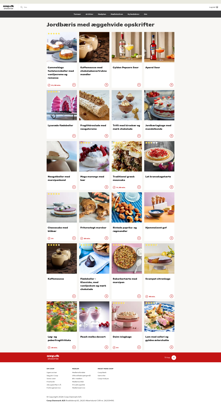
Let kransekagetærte (158, 176)
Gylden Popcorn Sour (126, 67)
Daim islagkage (122, 336)
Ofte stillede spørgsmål (81, 376)
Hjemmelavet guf (156, 227)
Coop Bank (102, 372)
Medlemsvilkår (78, 382)
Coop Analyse (103, 379)
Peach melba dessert (93, 336)
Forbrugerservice (54, 388)
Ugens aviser (52, 372)
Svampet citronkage (157, 279)
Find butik (51, 382)
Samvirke (101, 376)
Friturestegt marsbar (93, 227)
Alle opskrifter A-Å (54, 385)
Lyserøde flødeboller (60, 125)
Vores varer (51, 379)
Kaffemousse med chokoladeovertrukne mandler (93, 71)
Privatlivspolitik (78, 385)
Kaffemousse (56, 279)
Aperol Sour (152, 67)
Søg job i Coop (52, 376)
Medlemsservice (78, 388)
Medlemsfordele (78, 372)
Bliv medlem (77, 379)
